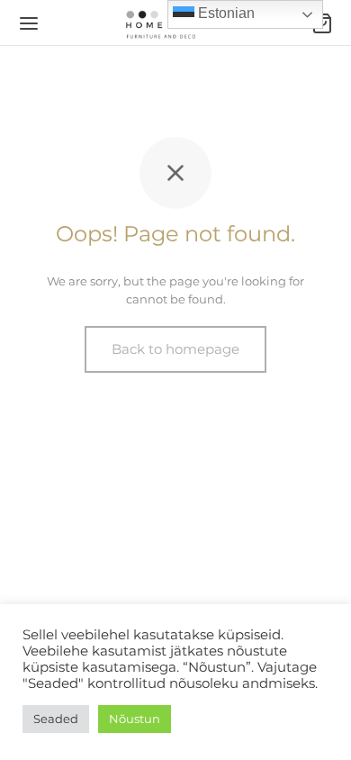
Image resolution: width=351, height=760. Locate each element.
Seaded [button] (55, 718)
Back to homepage (175, 348)
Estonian (224, 13)
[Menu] (29, 23)
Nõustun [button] (134, 718)
